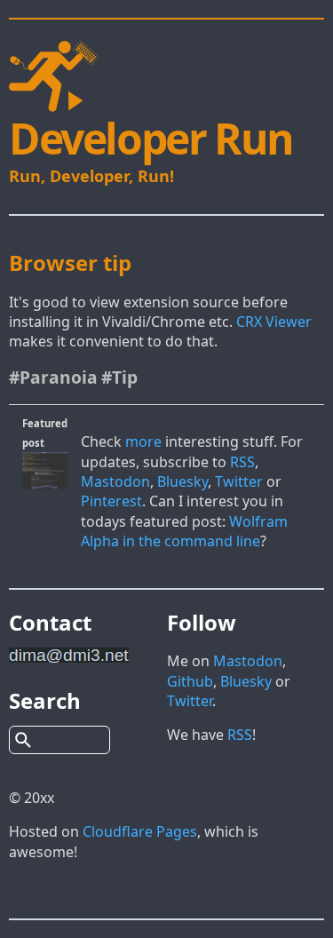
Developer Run (151, 138)
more (143, 441)
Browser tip (70, 262)
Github (190, 681)
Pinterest (111, 501)
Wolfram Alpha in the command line (184, 531)
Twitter (239, 481)
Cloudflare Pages (140, 831)
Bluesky (182, 481)
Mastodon (115, 481)
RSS (242, 462)
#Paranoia (53, 377)
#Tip (119, 377)
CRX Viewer (274, 321)
